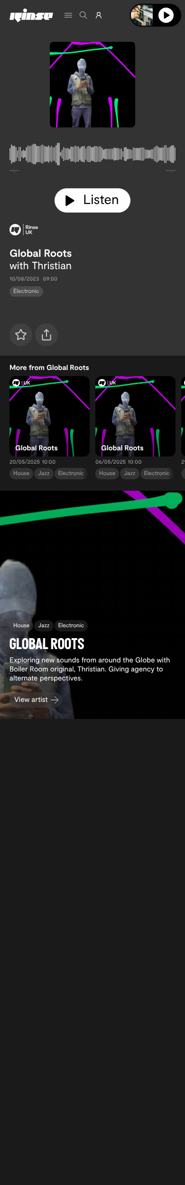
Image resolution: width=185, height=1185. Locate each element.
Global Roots (40, 253)
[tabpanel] (92, 156)
